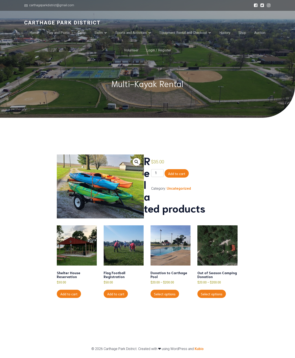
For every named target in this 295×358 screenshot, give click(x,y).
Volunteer (131, 50)
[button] (136, 162)
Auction (259, 33)
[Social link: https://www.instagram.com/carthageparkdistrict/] (267, 5)
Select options (165, 293)
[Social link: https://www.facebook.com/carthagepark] (254, 5)
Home (34, 33)
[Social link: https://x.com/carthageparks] (261, 5)
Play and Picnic (58, 33)
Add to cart (176, 173)
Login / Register (158, 50)
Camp (82, 33)
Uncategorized (179, 188)
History (224, 33)
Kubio (199, 349)
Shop (242, 33)
